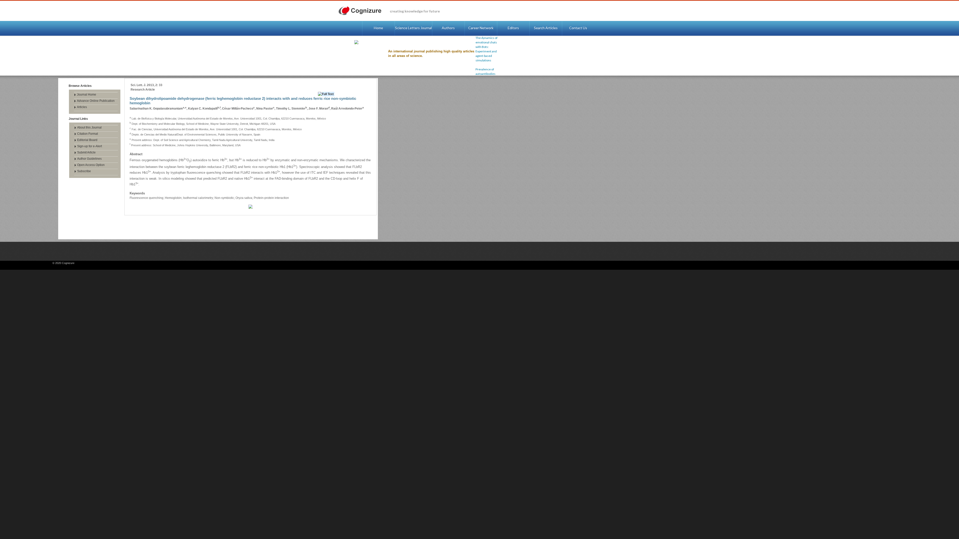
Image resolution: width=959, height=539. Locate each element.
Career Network (480, 28)
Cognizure (362, 11)
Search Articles (546, 28)
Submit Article (86, 152)
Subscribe (84, 171)
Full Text (328, 94)
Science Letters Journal (413, 28)
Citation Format (87, 133)
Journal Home (86, 94)
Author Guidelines (89, 158)
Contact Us (578, 28)
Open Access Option (91, 165)
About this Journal (89, 127)
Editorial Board (87, 140)
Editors (513, 28)
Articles (82, 107)
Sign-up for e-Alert (89, 146)
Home (378, 28)
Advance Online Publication (96, 101)
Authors (448, 28)
